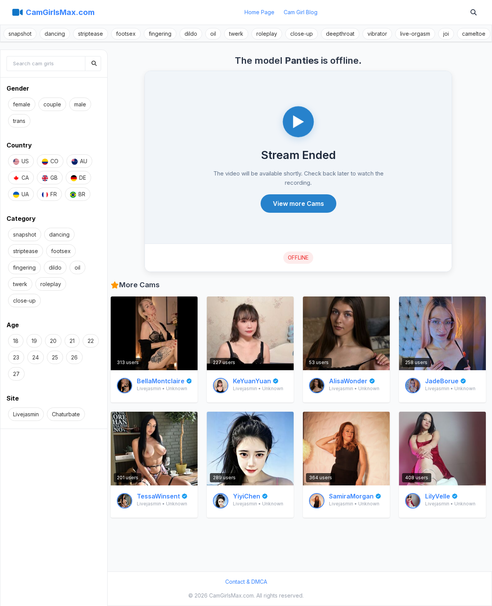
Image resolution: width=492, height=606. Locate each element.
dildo (190, 33)
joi (446, 33)
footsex (126, 33)
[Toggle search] (473, 12)
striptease (90, 33)
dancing (55, 33)
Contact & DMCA (246, 581)
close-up (301, 33)
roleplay (266, 33)
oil (213, 33)
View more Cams (298, 203)
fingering (160, 33)
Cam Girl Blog (300, 12)
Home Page (259, 12)
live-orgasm (415, 33)
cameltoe (473, 33)
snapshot (20, 33)
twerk (236, 33)
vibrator (377, 33)
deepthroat (340, 33)
